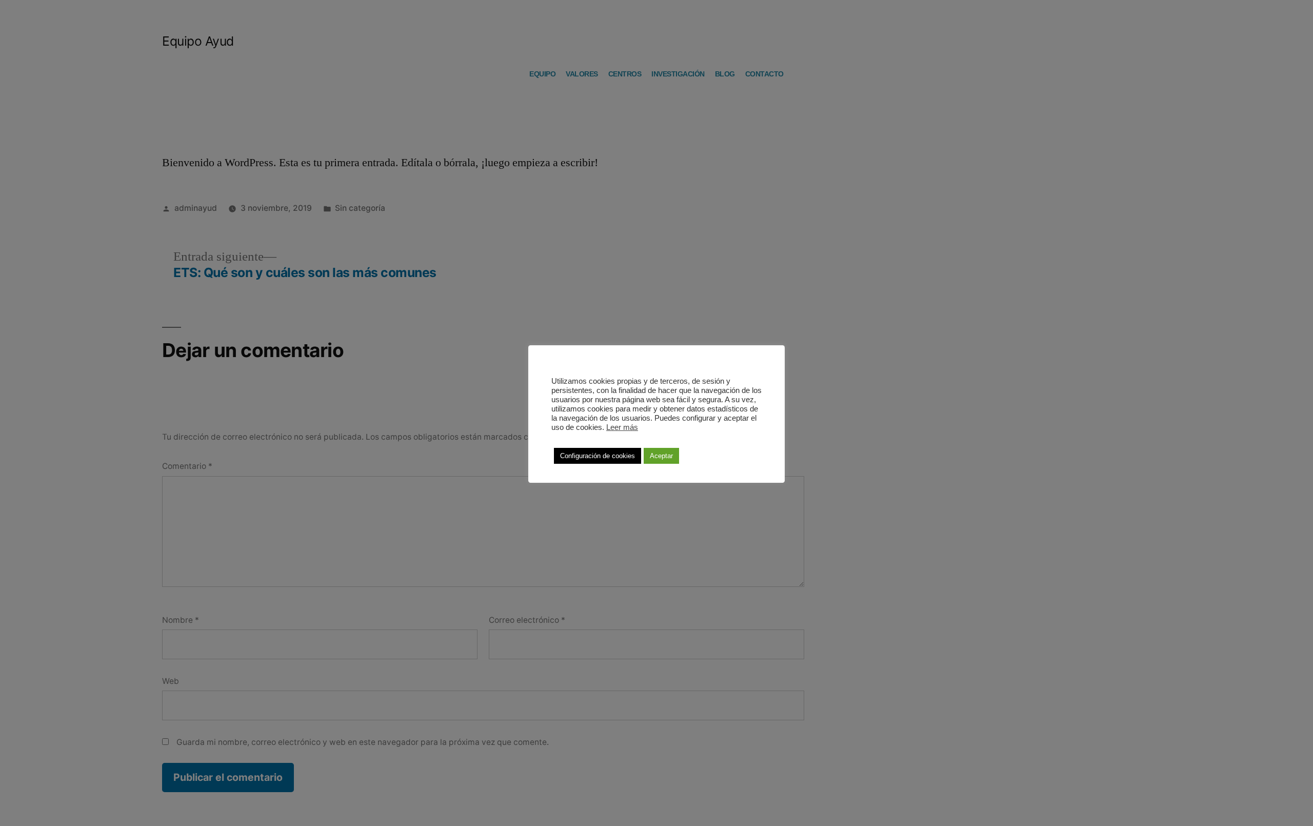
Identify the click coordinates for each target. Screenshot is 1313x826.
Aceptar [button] (661, 456)
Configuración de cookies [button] (597, 456)
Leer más (622, 427)
